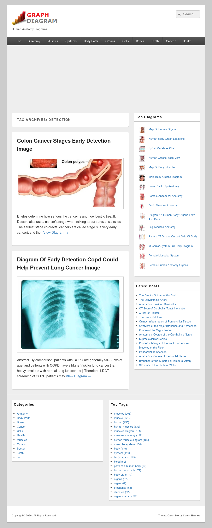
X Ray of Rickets (149, 313)
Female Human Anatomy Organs (168, 265)
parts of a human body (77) (130, 466)
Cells (125, 41)
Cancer (171, 41)
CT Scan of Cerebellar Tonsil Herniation (162, 308)
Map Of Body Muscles (162, 167)
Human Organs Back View (164, 158)
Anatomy (34, 41)
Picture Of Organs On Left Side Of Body (173, 236)
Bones (140, 41)
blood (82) (120, 461)
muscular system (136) (128, 444)
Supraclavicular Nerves (153, 339)
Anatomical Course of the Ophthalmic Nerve (165, 334)
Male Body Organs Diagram (165, 177)
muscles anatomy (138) (128, 435)
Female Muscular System (164, 255)
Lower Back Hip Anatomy (164, 186)
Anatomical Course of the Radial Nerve (162, 356)
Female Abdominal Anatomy (166, 196)
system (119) (122, 453)
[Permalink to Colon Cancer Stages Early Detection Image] (70, 210)
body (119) (120, 448)
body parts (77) (123, 474)
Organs (110, 41)
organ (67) (120, 483)
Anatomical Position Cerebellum (158, 304)
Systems (71, 41)
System (21, 448)
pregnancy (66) (123, 488)
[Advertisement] (106, 76)
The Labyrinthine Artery (153, 300)
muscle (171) (122, 418)
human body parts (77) (127, 470)
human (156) (121, 422)
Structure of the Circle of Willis (157, 365)
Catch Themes (191, 515)
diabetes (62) (122, 492)
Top (18, 41)
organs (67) (121, 479)
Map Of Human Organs (162, 129)
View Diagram (55, 232)
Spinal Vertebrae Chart (162, 148)
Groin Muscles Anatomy (163, 205)
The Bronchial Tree (150, 317)
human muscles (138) (127, 426)
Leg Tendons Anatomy (162, 227)
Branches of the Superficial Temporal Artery (165, 361)
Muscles (52, 41)
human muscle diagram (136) (131, 440)
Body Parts (91, 41)
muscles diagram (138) (127, 431)
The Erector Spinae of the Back (158, 295)
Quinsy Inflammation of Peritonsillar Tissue (165, 321)
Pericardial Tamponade (152, 352)
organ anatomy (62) (125, 496)
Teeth (155, 41)
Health (187, 41)
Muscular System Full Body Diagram (171, 246)
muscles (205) (122, 413)
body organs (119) (125, 457)
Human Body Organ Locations (167, 139)
